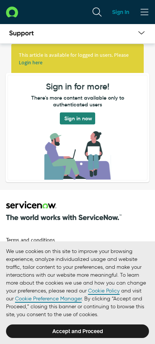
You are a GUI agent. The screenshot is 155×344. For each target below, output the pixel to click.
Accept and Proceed (77, 331)
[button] (64, 210)
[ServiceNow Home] (12, 12)
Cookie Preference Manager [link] (48, 299)
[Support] (21, 34)
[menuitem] (97, 12)
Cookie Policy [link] (104, 291)
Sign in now (78, 118)
